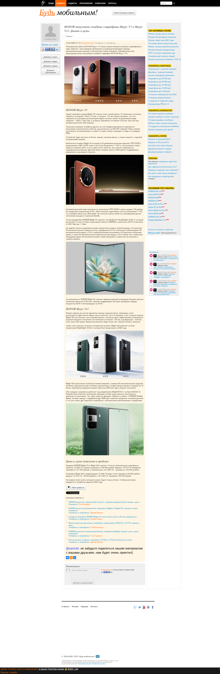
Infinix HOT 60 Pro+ (156, 204)
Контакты (94, 606)
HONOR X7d (153, 200)
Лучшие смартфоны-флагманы (161, 75)
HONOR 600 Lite (155, 191)
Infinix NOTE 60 (154, 194)
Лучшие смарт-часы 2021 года (161, 40)
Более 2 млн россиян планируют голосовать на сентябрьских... (165, 258)
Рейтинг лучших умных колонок (161, 33)
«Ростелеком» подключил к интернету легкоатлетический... (164, 268)
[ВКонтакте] (67, 557)
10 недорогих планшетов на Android (163, 126)
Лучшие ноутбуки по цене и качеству (163, 116)
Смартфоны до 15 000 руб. (159, 84)
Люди (51, 3)
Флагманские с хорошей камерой (162, 69)
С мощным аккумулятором (159, 97)
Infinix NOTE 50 (154, 213)
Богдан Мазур (96, 519)
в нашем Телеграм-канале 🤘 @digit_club (58, 669)
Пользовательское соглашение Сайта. (92, 664)
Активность (154, 252)
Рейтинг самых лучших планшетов (162, 123)
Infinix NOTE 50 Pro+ (156, 210)
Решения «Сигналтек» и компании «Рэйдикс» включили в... (164, 275)
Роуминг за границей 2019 (159, 139)
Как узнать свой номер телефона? (162, 173)
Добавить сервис (51, 65)
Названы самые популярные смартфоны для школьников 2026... (164, 292)
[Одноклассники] (71, 557)
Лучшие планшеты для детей (160, 129)
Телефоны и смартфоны (105, 42)
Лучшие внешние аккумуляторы (161, 49)
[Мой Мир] (74, 557)
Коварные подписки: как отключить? (163, 170)
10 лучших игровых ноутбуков (160, 113)
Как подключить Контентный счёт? (162, 166)
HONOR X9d (153, 197)
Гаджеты (72, 3)
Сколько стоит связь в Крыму (160, 145)
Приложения (86, 3)
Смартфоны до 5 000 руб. (159, 91)
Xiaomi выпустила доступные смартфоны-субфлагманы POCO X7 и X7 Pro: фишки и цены (103, 524)
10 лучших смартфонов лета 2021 (162, 94)
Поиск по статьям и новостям (160, 229)
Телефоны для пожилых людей (161, 56)
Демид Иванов (97, 512)
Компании (100, 3)
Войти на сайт (50, 44)
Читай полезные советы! (124, 12)
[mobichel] (155, 255)
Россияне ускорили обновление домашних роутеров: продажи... (165, 284)
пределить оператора (162, 176)
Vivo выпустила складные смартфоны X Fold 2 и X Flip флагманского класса (100, 539)
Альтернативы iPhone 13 (158, 104)
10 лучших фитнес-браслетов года (162, 43)
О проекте (65, 606)
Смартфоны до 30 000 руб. (159, 78)
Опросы (112, 3)
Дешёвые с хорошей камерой (160, 72)
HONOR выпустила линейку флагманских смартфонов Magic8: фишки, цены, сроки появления (103, 532)
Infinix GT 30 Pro (155, 207)
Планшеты (72, 504)
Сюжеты (60, 3)
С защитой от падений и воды (160, 100)
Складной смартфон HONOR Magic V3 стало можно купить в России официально (102, 516)
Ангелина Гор (87, 42)
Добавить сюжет (50, 57)
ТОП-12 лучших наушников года (161, 53)
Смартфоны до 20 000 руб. (159, 81)
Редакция (84, 606)
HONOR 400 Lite (155, 216)
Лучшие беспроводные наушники (162, 37)
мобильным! (68, 11)
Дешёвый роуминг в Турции (159, 148)
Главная (69, 36)
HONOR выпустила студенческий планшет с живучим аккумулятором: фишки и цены (103, 502)
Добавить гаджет (51, 61)
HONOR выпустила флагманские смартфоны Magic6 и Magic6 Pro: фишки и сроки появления (103, 509)
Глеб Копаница (97, 527)
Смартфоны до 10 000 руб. (159, 88)
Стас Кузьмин (84, 504)
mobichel (173, 255)
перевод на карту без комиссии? (162, 162)
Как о (150, 176)
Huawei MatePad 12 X (157, 220)
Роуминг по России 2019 (158, 142)
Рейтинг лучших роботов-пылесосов (163, 46)
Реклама (75, 606)
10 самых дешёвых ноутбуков (160, 120)
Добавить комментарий (83, 582)
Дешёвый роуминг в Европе (159, 151)
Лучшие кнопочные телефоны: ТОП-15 (164, 59)
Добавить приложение (50, 71)
